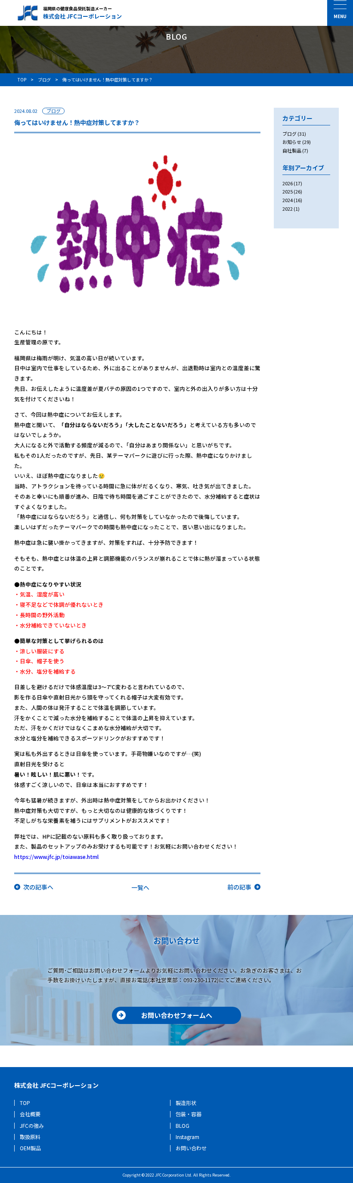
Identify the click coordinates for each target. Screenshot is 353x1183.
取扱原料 (30, 1136)
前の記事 (239, 887)
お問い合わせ (191, 1148)
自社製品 (291, 150)
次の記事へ (38, 887)
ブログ (53, 111)
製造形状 (186, 1102)
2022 (287, 208)
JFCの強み (32, 1125)
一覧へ (140, 887)
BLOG (182, 1125)
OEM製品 (30, 1148)
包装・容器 (188, 1113)
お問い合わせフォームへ (176, 1015)
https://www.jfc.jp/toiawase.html (56, 856)
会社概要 (30, 1113)
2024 (287, 200)
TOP (25, 1102)
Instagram (187, 1136)
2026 (287, 183)
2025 (287, 191)
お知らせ (291, 141)
